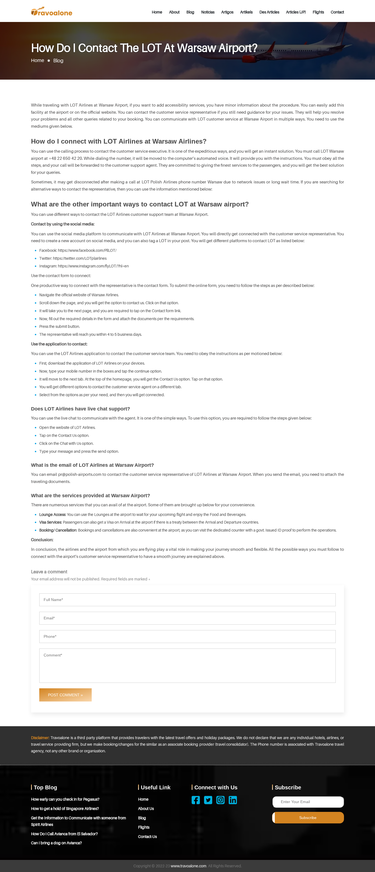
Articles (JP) (296, 12)
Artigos (227, 12)
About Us (146, 808)
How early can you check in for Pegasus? (65, 799)
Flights (318, 12)
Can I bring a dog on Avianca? (56, 842)
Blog (190, 12)
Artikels (246, 12)
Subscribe (308, 817)
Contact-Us (147, 836)
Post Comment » (65, 695)
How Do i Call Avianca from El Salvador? (64, 833)
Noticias (207, 12)
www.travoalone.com (188, 865)
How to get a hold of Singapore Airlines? (65, 808)
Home (157, 12)
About (174, 12)
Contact (337, 12)
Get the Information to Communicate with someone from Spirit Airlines (78, 821)
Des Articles (269, 12)
